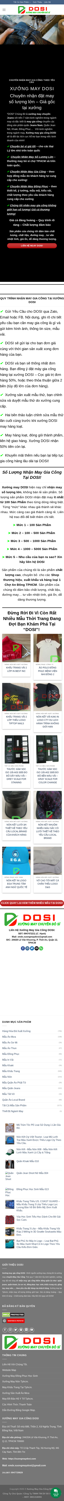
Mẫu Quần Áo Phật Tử (14, 1082)
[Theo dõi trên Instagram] (27, 948)
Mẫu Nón (7, 1077)
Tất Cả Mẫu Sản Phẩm (14, 1105)
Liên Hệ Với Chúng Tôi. (14, 1364)
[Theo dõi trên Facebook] (23, 948)
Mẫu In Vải (8, 1060)
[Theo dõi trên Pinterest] (21, 1330)
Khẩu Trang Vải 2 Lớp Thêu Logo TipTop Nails (16, 720)
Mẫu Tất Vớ (8, 1094)
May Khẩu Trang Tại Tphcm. (17, 1387)
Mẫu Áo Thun (9, 1048)
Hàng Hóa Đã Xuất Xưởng (16, 1031)
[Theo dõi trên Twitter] (32, 948)
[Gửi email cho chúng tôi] (37, 948)
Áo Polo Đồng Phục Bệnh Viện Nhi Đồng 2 (47, 671)
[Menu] (4, 9)
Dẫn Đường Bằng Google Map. (18, 1410)
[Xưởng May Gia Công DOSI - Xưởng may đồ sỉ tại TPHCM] (34, 9)
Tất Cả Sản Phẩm (21, 2)
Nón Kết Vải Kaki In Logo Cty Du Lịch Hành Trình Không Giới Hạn (47, 721)
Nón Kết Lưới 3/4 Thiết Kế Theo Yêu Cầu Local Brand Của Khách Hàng (16, 829)
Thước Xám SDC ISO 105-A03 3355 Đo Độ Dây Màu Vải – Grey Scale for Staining (16, 776)
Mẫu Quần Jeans (11, 1088)
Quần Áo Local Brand (13, 1100)
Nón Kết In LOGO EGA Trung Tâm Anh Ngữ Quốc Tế (16, 883)
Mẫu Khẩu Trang (11, 1071)
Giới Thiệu (37, 2)
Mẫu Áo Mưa (9, 1037)
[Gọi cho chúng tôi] (41, 948)
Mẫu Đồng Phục (10, 1054)
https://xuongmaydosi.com (22, 1458)
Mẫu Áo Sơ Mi (9, 1042)
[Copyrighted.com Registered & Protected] (13, 1322)
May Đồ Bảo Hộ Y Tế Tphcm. (17, 1398)
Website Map (9, 1370)
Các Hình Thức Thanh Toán (17, 1404)
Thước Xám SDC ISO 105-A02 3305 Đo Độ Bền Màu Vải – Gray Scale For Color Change (48, 776)
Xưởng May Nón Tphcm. (15, 1381)
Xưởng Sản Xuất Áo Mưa (15, 1393)
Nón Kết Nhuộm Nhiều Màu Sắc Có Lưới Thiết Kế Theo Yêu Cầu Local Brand (47, 831)
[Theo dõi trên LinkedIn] (26, 1330)
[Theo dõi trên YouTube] (31, 1330)
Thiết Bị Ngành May (12, 1111)
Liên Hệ (47, 2)
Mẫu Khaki (8, 1065)
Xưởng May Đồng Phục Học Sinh (20, 1376)
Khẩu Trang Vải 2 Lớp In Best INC (16, 669)
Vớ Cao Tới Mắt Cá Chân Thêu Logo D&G (47, 883)
